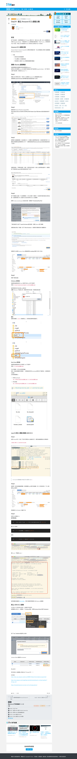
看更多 (68, 26)
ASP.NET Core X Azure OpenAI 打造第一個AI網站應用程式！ (65, 52)
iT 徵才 (22, 9)
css (62, 107)
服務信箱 (44, 756)
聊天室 (25, 9)
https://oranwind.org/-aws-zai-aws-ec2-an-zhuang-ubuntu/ (24, 685)
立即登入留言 (29, 749)
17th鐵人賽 (57, 96)
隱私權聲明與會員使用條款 (52, 756)
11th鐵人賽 (14, 24)
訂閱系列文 (43, 705)
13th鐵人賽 (57, 94)
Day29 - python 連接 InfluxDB (15, 714)
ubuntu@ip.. (22, 601)
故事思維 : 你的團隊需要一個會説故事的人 (65, 64)
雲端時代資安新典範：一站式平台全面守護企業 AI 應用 (65, 70)
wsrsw (17, 26)
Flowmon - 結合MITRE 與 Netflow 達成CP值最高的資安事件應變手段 (65, 36)
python (67, 101)
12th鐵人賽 (63, 96)
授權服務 (40, 756)
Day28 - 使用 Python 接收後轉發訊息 (17, 712)
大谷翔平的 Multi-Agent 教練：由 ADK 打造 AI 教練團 (65, 77)
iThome (31, 756)
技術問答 (13, 9)
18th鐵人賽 (63, 103)
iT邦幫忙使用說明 (62, 756)
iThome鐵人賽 (62, 14)
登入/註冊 (68, 9)
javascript (56, 101)
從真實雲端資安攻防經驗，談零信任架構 (64, 29)
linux (66, 105)
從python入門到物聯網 (20, 18)
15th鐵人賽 (57, 92)
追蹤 (18, 693)
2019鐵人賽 (66, 98)
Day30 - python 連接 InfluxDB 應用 (16, 716)
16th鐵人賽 (63, 92)
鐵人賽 (62, 98)
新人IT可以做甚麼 (58, 113)
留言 (13, 693)
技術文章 (8, 9)
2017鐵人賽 (57, 103)
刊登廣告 (36, 756)
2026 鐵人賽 (30, 9)
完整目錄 (11, 718)
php (60, 105)
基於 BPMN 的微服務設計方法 (65, 58)
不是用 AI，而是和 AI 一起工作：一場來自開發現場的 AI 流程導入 (46, 733)
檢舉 (49, 693)
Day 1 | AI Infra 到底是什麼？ (60, 141)
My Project (17, 9)
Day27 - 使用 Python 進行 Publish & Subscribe (19, 710)
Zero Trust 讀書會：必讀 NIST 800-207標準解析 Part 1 (65, 41)
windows (56, 105)
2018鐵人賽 (62, 101)
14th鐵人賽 (63, 94)
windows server (58, 107)
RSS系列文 (37, 705)
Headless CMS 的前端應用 (65, 47)
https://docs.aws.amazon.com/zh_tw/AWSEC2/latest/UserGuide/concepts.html (28, 677)
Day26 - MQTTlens (13, 708)
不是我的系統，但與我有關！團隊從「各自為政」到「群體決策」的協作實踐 (65, 83)
